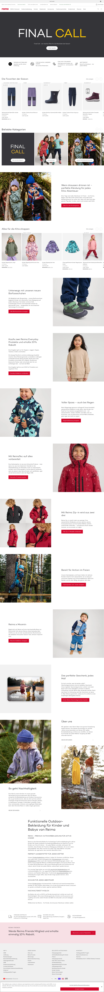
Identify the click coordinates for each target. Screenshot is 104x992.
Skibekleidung (32, 861)
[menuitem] (15, 953)
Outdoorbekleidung (39, 857)
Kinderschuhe (37, 883)
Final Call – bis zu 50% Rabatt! (52, 1)
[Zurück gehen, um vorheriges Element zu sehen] (97, 79)
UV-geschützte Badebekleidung (57, 869)
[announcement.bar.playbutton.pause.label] (100, 1)
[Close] (101, 986)
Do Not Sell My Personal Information (80, 985)
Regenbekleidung (64, 871)
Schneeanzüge (56, 859)
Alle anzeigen (89, 79)
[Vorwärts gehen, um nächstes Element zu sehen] (100, 79)
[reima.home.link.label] (5, 9)
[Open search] (98, 9)
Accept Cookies (79, 989)
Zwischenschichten (62, 873)
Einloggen (100, 4)
